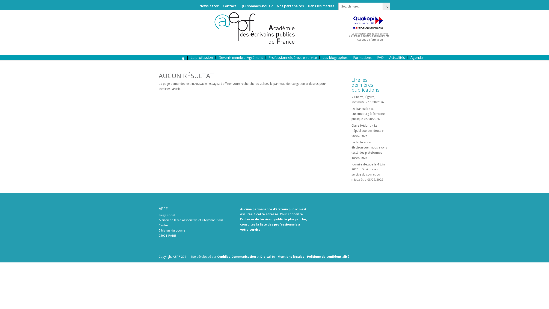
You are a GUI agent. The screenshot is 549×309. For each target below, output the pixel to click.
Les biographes (335, 57)
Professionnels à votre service (292, 57)
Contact (229, 6)
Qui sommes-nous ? (256, 6)
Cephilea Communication (236, 256)
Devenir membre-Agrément (241, 57)
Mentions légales (291, 256)
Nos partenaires (290, 6)
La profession (202, 57)
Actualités (397, 57)
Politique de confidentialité (328, 256)
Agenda (416, 57)
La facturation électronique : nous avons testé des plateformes (369, 147)
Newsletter (209, 6)
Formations (362, 57)
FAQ (380, 57)
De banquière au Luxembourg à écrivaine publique (368, 114)
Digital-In (267, 256)
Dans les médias (321, 6)
